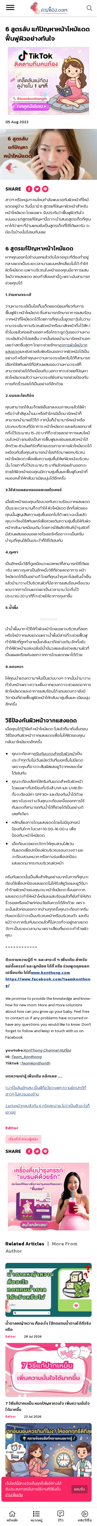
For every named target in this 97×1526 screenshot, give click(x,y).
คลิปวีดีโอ (85, 1520)
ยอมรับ (79, 1489)
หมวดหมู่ (36, 1520)
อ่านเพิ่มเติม (14, 1495)
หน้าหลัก (12, 1520)
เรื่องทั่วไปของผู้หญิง (23, 1139)
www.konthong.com (50, 972)
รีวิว (61, 1520)
